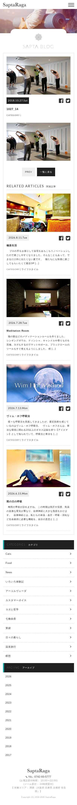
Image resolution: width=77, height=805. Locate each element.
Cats (8, 553)
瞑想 (8, 655)
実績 (8, 628)
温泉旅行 (11, 646)
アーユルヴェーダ (16, 591)
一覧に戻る (46, 172)
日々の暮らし (13, 637)
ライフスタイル (29, 269)
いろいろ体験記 (15, 581)
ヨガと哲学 (12, 609)
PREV (28, 172)
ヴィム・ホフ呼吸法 (18, 416)
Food (9, 563)
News (9, 572)
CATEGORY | (14, 115)
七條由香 (11, 618)
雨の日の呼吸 (14, 501)
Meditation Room (18, 330)
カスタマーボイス (16, 600)
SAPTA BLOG (38, 46)
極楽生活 (12, 245)
